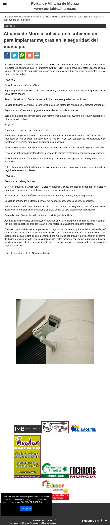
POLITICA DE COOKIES (31, 502)
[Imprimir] (37, 55)
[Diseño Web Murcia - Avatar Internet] (55, 520)
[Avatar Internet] (27, 477)
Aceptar (26, 508)
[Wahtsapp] (22, 55)
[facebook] (101, 520)
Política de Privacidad (29, 523)
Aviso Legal (13, 523)
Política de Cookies (48, 523)
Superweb (49, 520)
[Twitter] (14, 55)
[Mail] (29, 55)
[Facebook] (7, 55)
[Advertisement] (55, 277)
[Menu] (4, 5)
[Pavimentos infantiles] (55, 477)
